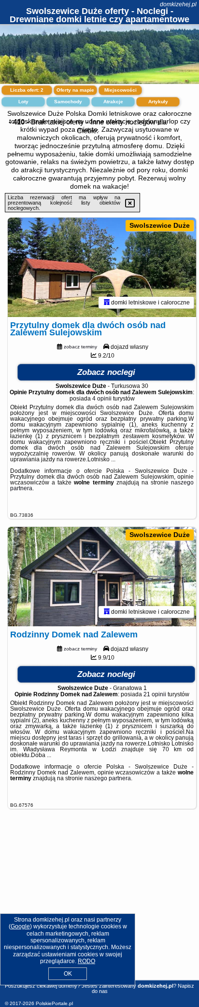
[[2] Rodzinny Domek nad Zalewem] (102, 576)
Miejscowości (120, 90)
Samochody (68, 101)
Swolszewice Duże (159, 225)
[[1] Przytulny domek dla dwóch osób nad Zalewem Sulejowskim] (102, 267)
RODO (86, 961)
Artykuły (158, 101)
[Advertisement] (99, 905)
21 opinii (154, 694)
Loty (23, 101)
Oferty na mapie (75, 90)
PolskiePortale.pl (54, 1003)
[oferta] (107, 302)
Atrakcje (113, 101)
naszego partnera (108, 778)
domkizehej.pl (178, 4)
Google (20, 926)
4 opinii (102, 398)
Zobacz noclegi (106, 372)
